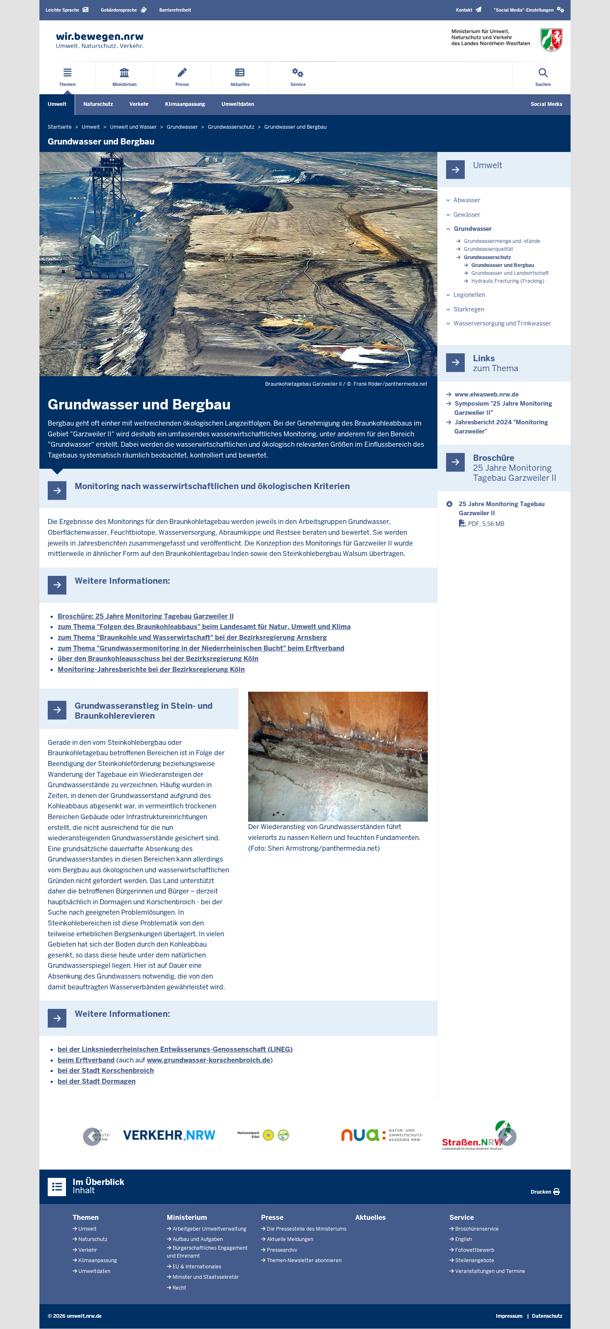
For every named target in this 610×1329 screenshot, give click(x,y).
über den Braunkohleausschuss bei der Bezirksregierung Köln (158, 658)
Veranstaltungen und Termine (490, 1271)
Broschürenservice (477, 1229)
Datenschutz (547, 1316)
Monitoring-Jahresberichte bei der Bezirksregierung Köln (151, 669)
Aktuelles (370, 1217)
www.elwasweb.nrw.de (487, 394)
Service (461, 1217)
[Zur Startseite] (100, 40)
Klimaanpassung (185, 104)
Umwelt (57, 104)
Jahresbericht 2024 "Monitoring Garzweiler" (501, 427)
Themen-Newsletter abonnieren (304, 1260)
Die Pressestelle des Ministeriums (306, 1229)
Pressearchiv (282, 1250)
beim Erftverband (86, 1060)
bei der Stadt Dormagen (97, 1081)
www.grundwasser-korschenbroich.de (208, 1060)
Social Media (546, 104)
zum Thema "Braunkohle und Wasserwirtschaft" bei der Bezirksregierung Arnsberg (192, 637)
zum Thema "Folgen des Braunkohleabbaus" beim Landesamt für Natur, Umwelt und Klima (204, 626)
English (463, 1239)
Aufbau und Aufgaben (198, 1239)
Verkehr (139, 104)
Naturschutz (98, 104)
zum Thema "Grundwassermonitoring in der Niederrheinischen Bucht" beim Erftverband (201, 648)
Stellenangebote (474, 1260)
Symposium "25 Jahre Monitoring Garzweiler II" (503, 408)
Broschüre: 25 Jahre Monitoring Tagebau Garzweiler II (146, 616)
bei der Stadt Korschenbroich (106, 1070)
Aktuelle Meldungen (290, 1239)
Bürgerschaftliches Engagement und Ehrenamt (207, 1252)
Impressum (509, 1316)
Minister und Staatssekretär (206, 1277)
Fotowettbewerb (474, 1250)
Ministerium (187, 1217)
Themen (86, 1217)
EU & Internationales (197, 1266)
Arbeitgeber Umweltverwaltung (209, 1229)
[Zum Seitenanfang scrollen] (593, 1314)
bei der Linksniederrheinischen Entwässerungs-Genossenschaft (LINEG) (175, 1049)
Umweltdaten (238, 104)
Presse (272, 1217)
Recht (179, 1288)
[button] (529, 10)
